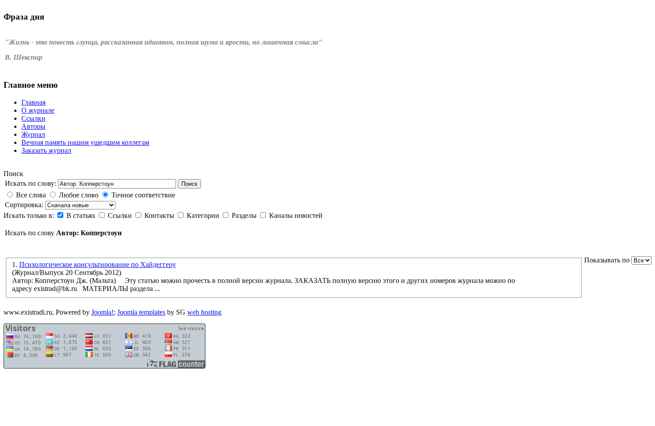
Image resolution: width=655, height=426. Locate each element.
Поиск (189, 183)
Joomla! (102, 312)
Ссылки (121, 215)
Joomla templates (141, 312)
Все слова (31, 195)
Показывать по (607, 260)
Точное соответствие (143, 195)
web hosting (204, 312)
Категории (204, 215)
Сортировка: (25, 205)
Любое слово (78, 195)
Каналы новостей (296, 215)
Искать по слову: (30, 183)
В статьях (81, 215)
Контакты (160, 215)
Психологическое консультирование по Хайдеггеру (97, 264)
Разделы (245, 215)
